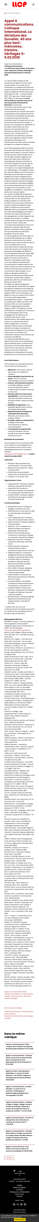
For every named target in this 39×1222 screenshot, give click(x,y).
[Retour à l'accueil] (19, 4)
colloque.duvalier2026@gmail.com (16, 454)
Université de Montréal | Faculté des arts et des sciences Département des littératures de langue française (18, 1015)
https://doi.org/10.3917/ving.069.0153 (17, 630)
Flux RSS (19, 1196)
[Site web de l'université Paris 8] (19, 1173)
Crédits (19, 1185)
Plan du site (19, 1194)
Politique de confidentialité (19, 1192)
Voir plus (9, 1158)
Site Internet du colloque (13, 1008)
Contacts (19, 1190)
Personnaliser (20, 1220)
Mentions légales (19, 1188)
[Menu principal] (33, 4)
